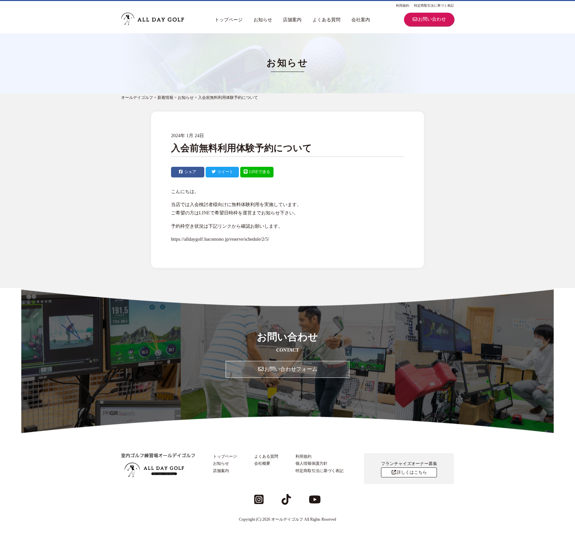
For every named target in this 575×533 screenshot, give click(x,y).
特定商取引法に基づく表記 (434, 5)
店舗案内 (292, 19)
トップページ (229, 19)
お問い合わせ (432, 19)
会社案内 (360, 19)
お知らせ (263, 19)
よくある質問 (326, 19)
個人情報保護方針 (311, 463)
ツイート (225, 171)
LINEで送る (259, 171)
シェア (190, 171)
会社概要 (262, 463)
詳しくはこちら (412, 472)
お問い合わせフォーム (290, 369)
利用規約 (402, 5)
